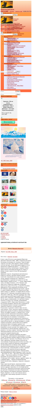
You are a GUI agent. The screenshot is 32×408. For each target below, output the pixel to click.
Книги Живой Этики (12, 64)
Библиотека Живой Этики (13, 23)
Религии (9, 69)
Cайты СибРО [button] (7, 75)
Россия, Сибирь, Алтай (13, 73)
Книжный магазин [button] (8, 63)
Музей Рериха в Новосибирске (14, 79)
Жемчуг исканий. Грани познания (15, 47)
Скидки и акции (11, 66)
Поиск (15, 14)
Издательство (10, 82)
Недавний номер (11, 57)
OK (2, 406)
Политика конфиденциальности (8, 402)
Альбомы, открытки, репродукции (15, 53)
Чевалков (9, 256)
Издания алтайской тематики (14, 54)
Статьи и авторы (11, 59)
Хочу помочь (10, 87)
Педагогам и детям (12, 72)
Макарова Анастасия (17, 248)
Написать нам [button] (4, 396)
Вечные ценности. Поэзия (13, 32)
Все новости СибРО (12, 40)
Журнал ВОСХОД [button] (8, 36)
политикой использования (7, 404)
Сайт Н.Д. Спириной (12, 78)
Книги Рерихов (10, 68)
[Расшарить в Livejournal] (9, 382)
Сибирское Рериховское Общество (16, 57)
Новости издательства (12, 38)
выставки (15, 256)
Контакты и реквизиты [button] (6, 394)
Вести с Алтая (13, 391)
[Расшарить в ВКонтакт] (4, 380)
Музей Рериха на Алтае (13, 81)
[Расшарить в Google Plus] (12, 380)
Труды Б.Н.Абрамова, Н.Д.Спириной (16, 45)
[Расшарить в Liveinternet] (16, 382)
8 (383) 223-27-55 (7, 13)
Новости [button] (6, 37)
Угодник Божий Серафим (9, 168)
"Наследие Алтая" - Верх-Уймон (15, 66)
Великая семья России (13, 44)
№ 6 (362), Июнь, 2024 (11, 251)
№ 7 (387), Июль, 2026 (6, 160)
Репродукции (10, 70)
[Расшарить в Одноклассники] (21, 380)
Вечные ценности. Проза (13, 30)
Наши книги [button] (7, 41)
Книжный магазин (11, 69)
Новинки (9, 65)
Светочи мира (10, 48)
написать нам (18, 11)
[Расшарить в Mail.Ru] (23, 382)
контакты (12, 11)
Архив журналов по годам (13, 62)
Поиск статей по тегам (12, 41)
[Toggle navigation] (2, 13)
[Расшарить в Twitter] (28, 380)
